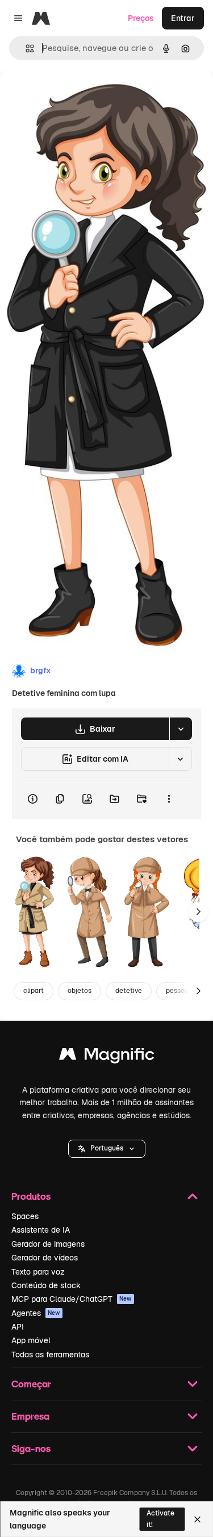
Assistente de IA (40, 1230)
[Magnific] (106, 1056)
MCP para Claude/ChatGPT (71, 1299)
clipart (33, 990)
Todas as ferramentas (50, 1354)
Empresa (30, 1416)
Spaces (25, 1216)
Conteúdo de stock (46, 1285)
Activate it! (160, 1518)
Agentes (35, 1313)
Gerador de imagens (48, 1244)
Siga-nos (31, 1448)
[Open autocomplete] (25, 48)
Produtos (31, 1196)
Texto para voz (38, 1272)
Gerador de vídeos (44, 1257)
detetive (128, 990)
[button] (106, 1149)
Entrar (183, 18)
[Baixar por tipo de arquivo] (180, 728)
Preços (141, 18)
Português (106, 1148)
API (17, 1327)
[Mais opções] (168, 798)
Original (73, 97)
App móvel (31, 1340)
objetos (79, 990)
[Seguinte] (198, 912)
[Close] (197, 1519)
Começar (31, 1384)
